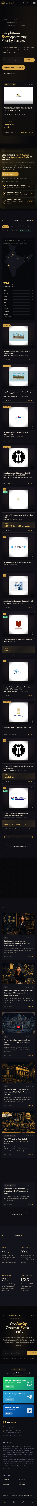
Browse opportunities (12, 67)
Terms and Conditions (17, 1495)
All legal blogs (17, 1214)
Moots (5, 230)
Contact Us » (22, 1479)
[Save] (32, 345)
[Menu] (34, 3)
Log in (29, 3)
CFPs (14, 230)
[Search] (23, 3)
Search (28, 60)
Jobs (26, 227)
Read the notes (10, 73)
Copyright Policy (28, 1495)
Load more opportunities (17, 837)
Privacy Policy (6, 1495)
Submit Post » (6, 1484)
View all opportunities (17, 846)
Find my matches (8, 174)
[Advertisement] (18, 876)
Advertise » (22, 1482)
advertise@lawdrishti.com (12, 1432)
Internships (15, 227)
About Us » (6, 1479)
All (5, 227)
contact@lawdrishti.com (11, 1428)
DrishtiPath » (22, 1484)
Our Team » (6, 1482)
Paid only (25, 230)
